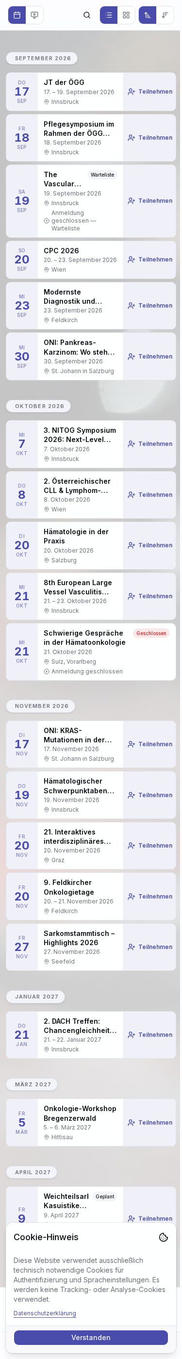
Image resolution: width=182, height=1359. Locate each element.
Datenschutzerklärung (45, 1313)
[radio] (17, 15)
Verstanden (91, 1337)
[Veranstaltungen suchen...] (87, 15)
